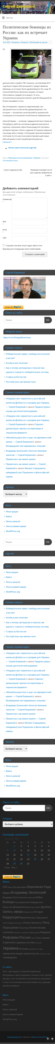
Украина (10, 948)
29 (14, 863)
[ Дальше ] (7, 142)
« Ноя (7, 867)
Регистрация (12, 511)
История (38, 912)
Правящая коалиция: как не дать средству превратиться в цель (41, 172)
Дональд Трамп (33, 907)
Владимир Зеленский (28, 892)
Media (10, 887)
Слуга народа (42, 938)
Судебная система (25, 942)
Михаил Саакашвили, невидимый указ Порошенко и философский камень (27, 472)
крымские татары (36, 949)
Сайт (4, 238)
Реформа (45, 932)
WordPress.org (13, 531)
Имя (4, 223)
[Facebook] (47, 5)
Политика (23, 928)
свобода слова (45, 954)
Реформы (37, 158)
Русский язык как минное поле (21, 382)
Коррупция (11, 917)
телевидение (10, 957)
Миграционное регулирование (20, 158)
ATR (5, 887)
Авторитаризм (20, 887)
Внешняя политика (28, 897)
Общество (24, 42)
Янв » (14, 867)
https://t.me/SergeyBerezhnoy (17, 337)
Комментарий (5, 200)
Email (5, 231)
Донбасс (46, 906)
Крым (23, 917)
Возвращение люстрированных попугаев (25, 446)
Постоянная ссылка (10, 161)
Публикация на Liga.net (38, 42)
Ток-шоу (38, 943)
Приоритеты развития (21, 932)
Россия (24, 937)
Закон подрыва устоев (12, 170)
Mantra (34, 1037)
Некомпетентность (15, 923)
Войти (9, 516)
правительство (31, 953)
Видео (6, 892)
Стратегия (9, 942)
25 (35, 859)
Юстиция (23, 949)
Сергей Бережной (19, 6)
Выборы (9, 902)
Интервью (16, 42)
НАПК (5, 923)
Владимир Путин (11, 897)
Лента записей (13, 521)
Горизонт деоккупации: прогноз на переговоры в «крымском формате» (24, 428)
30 (21, 863)
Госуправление (22, 902)
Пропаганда (35, 932)
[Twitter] (52, 5)
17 (28, 855)
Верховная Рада (39, 887)
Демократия (19, 907)
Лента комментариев (16, 526)
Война (39, 897)
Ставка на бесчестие (16, 377)
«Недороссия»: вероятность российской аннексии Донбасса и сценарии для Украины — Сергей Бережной (27, 402)
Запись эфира (13, 911)
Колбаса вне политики (17, 363)
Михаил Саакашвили (37, 917)
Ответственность (32, 922)
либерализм (9, 953)
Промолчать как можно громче (21, 459)
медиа (19, 953)
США (33, 938)
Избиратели (28, 912)
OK (47, 320)
